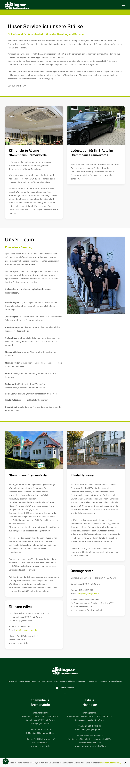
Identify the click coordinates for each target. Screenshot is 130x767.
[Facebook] (65, 693)
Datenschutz (93, 681)
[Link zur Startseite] (65, 671)
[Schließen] (125, 763)
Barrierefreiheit (115, 681)
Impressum (81, 681)
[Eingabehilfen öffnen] (6, 761)
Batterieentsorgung (27, 681)
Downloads (13, 681)
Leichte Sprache (67, 687)
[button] (123, 5)
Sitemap (103, 681)
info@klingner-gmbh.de (26, 630)
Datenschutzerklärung (110, 762)
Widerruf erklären (67, 681)
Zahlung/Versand (45, 681)
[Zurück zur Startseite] (17, 6)
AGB (56, 681)
